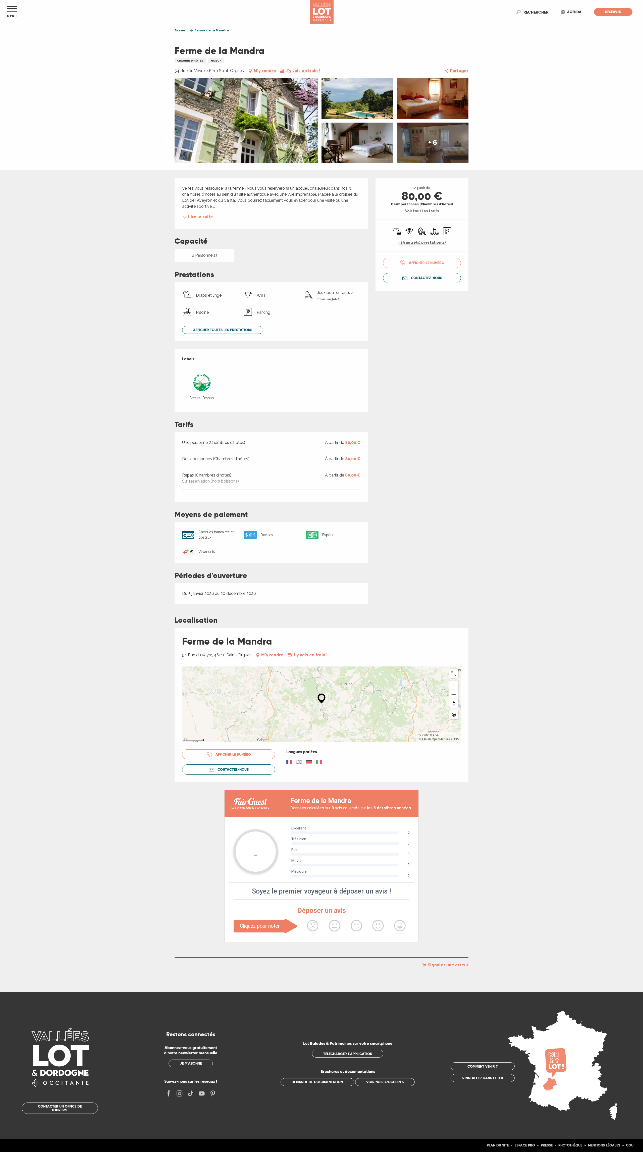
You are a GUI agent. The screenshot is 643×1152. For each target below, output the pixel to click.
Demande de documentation (317, 1082)
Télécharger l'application (347, 1054)
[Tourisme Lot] (322, 12)
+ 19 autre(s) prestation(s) (422, 242)
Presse (547, 1145)
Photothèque (570, 1145)
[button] (536, 12)
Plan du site (498, 1145)
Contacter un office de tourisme (60, 1108)
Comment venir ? (482, 1066)
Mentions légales (604, 1145)
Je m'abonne (191, 1063)
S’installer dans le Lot (483, 1078)
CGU (629, 1145)
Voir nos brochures (385, 1082)
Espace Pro (525, 1145)
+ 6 (432, 142)
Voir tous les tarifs (422, 211)
